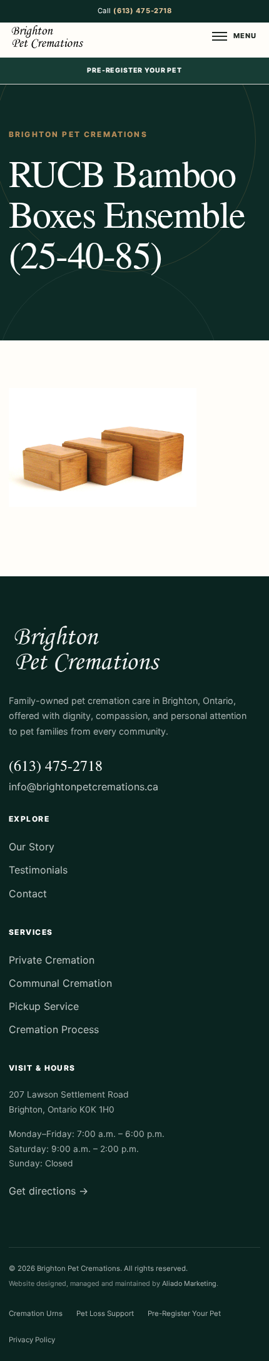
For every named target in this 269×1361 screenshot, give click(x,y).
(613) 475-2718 (56, 765)
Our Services (52, 276)
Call (135, 10)
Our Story (45, 181)
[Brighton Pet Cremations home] (49, 36)
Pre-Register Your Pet (134, 70)
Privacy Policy (32, 1339)
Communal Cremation (70, 374)
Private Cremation (62, 349)
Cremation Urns (36, 1313)
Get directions (48, 1191)
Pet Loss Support (105, 1313)
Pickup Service (56, 325)
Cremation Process (64, 300)
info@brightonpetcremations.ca (83, 786)
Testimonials (51, 206)
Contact (28, 893)
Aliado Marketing (189, 1283)
